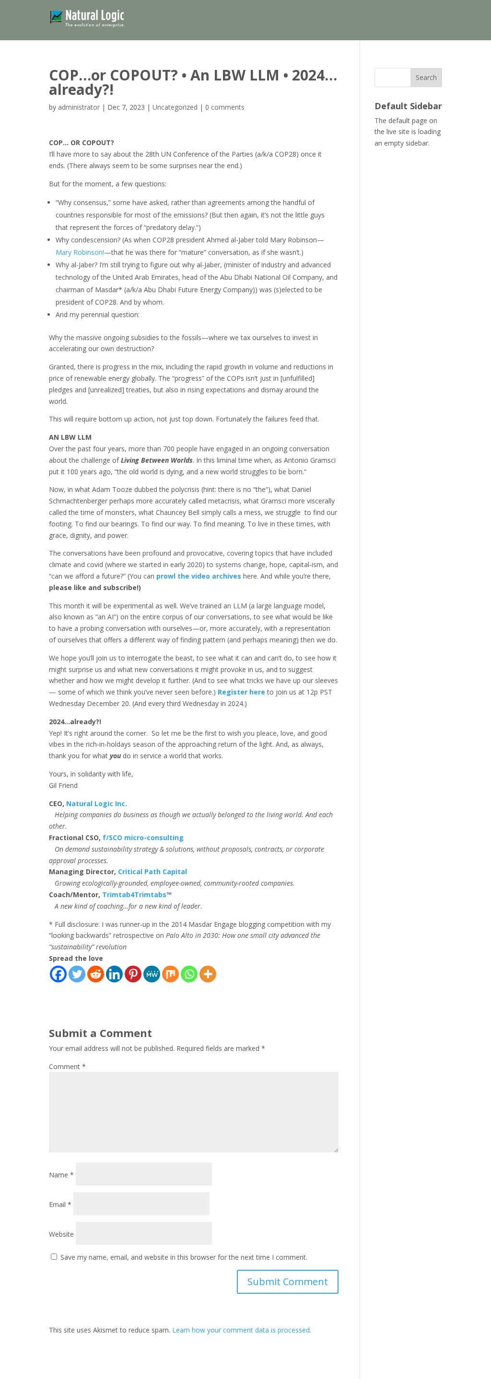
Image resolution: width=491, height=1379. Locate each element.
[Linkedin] (114, 974)
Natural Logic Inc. (96, 803)
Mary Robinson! (80, 252)
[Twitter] (77, 974)
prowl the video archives (198, 576)
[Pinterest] (133, 974)
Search (426, 77)
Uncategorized (175, 107)
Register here (241, 691)
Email (60, 1204)
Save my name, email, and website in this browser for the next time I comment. (183, 1257)
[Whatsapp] (189, 974)
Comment (67, 1066)
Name (61, 1174)
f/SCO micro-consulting (143, 837)
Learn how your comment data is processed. (241, 1329)
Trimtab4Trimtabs (134, 894)
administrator (79, 107)
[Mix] (170, 974)
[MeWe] (151, 974)
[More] (207, 974)
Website (61, 1234)
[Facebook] (58, 974)
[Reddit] (95, 974)
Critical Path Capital (152, 871)
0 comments (225, 107)
